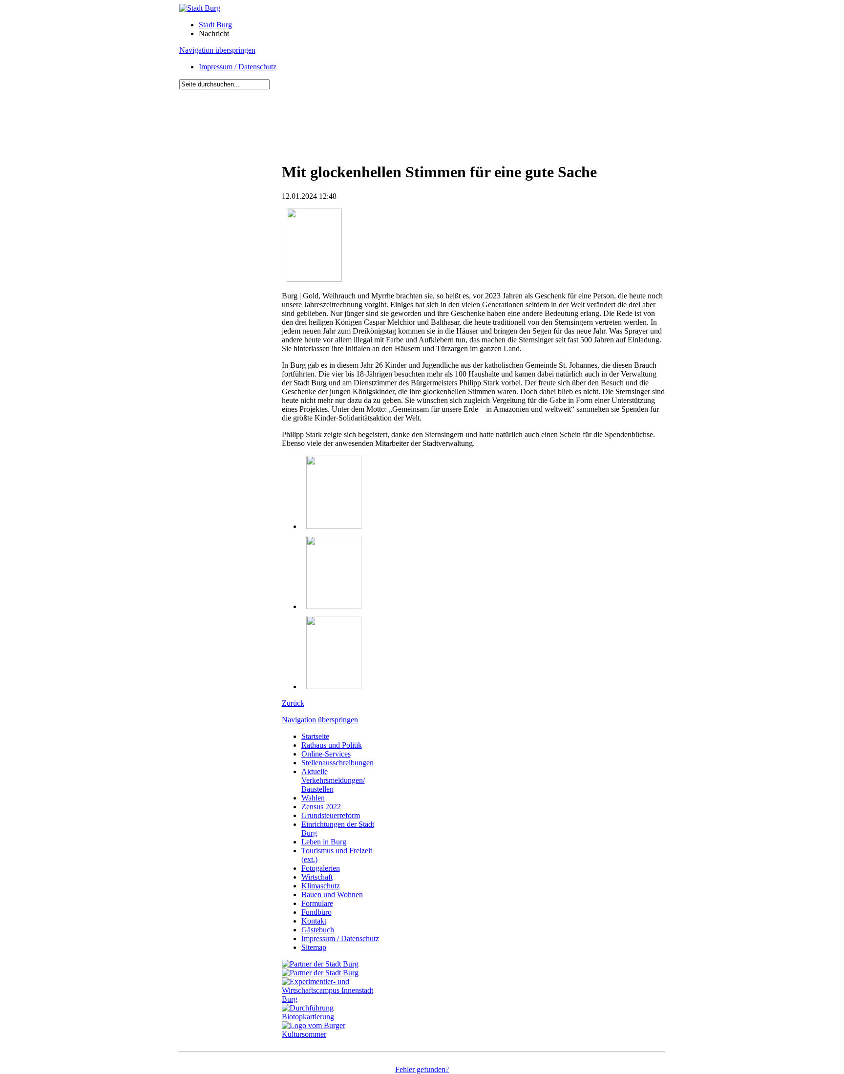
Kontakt (313, 921)
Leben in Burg (323, 842)
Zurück (293, 703)
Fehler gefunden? (422, 1069)
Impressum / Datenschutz (237, 67)
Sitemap (313, 947)
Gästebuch (317, 930)
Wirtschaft (317, 877)
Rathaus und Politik (331, 745)
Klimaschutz (320, 886)
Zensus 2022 (321, 806)
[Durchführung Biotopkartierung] (333, 1016)
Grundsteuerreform (330, 815)
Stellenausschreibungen (337, 762)
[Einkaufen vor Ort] (320, 964)
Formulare (317, 903)
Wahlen (313, 798)
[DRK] (333, 1034)
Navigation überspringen (217, 50)
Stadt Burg (215, 25)
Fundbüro (316, 912)
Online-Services (326, 754)
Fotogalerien (320, 868)
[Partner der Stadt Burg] (320, 973)
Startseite (315, 736)
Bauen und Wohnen (332, 894)
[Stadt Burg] (199, 8)
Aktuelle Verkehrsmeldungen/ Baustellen (333, 780)
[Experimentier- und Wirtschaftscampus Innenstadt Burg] (333, 999)
